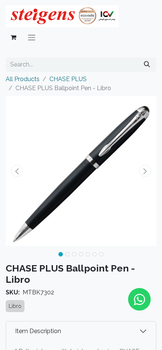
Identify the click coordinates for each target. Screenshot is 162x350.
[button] (17, 171)
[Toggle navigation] (32, 37)
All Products (23, 79)
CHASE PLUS (68, 79)
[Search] (147, 64)
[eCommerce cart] (13, 37)
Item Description (38, 331)
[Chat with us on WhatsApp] (139, 299)
